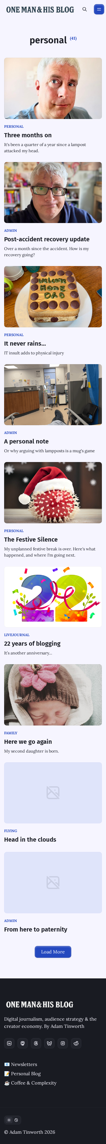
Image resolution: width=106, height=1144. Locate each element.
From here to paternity (35, 929)
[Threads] (36, 1043)
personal (13, 126)
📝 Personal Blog (22, 1074)
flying (10, 831)
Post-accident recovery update (47, 239)
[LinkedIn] (9, 1043)
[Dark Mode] (12, 1120)
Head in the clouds (30, 839)
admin (10, 230)
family (10, 733)
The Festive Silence (31, 539)
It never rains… (25, 343)
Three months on (28, 135)
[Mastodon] (22, 1043)
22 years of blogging (32, 643)
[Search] (85, 9)
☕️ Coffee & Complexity (30, 1083)
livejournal (16, 635)
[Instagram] (63, 1043)
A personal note (26, 441)
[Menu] (99, 9)
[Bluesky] (49, 1043)
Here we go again (28, 741)
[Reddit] (76, 1043)
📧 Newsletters (20, 1064)
